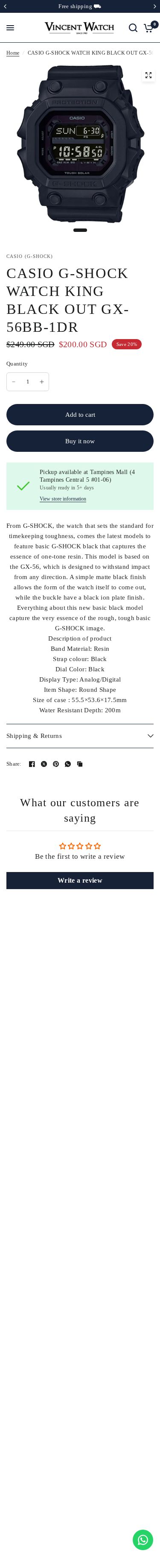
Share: (14, 764)
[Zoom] (148, 75)
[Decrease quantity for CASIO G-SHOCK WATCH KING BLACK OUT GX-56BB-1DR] (13, 382)
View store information (63, 498)
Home (12, 53)
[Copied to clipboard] (80, 764)
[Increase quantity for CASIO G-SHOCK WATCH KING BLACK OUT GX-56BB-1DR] (42, 382)
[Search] (133, 28)
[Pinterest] (56, 764)
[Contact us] (143, 1540)
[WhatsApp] (68, 764)
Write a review (80, 880)
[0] (147, 28)
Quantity (17, 363)
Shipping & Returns (34, 735)
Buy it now (80, 441)
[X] (44, 764)
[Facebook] (32, 764)
